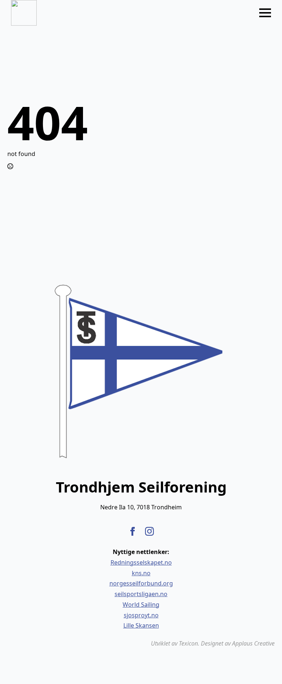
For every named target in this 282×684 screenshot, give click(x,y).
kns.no (141, 573)
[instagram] (149, 531)
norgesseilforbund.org (141, 583)
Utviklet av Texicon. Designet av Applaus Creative (213, 643)
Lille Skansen (141, 625)
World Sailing (141, 605)
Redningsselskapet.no (141, 562)
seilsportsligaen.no (141, 594)
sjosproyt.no (141, 615)
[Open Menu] (265, 13)
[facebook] (132, 531)
